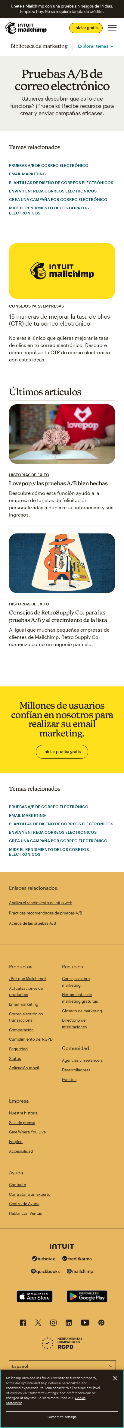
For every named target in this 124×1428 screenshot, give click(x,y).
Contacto (17, 1184)
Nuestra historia (23, 1113)
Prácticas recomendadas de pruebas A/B (45, 913)
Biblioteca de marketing (39, 46)
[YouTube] (85, 1324)
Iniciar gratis (86, 27)
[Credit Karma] (77, 1259)
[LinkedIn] (68, 1324)
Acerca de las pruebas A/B (32, 923)
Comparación (21, 1029)
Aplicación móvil (24, 1067)
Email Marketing (27, 173)
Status (15, 1058)
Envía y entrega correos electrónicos (53, 191)
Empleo (16, 1141)
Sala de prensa (22, 1122)
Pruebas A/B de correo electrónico (48, 165)
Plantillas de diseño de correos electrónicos (61, 182)
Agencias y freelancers (82, 1060)
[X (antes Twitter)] (38, 1324)
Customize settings (62, 1417)
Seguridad (18, 1048)
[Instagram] (53, 1324)
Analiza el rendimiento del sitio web (40, 902)
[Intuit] (62, 1247)
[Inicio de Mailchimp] (26, 28)
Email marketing (23, 1004)
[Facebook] (23, 1324)
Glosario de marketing (82, 1010)
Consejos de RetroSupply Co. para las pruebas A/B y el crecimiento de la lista (58, 616)
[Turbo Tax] (43, 1259)
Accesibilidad (21, 1151)
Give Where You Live (27, 1132)
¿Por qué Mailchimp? (27, 978)
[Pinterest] (101, 1324)
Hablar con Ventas (25, 1213)
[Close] (115, 1378)
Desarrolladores (76, 1069)
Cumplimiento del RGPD (31, 1039)
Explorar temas (93, 45)
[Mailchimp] (80, 1272)
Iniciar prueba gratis (62, 751)
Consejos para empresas (36, 306)
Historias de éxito (29, 474)
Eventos (69, 1079)
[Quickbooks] (45, 1272)
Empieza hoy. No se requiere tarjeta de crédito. (62, 11)
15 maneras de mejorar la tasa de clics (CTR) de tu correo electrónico (59, 320)
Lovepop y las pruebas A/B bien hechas (58, 483)
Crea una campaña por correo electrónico (58, 199)
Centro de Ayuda (24, 1203)
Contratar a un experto (30, 1194)
